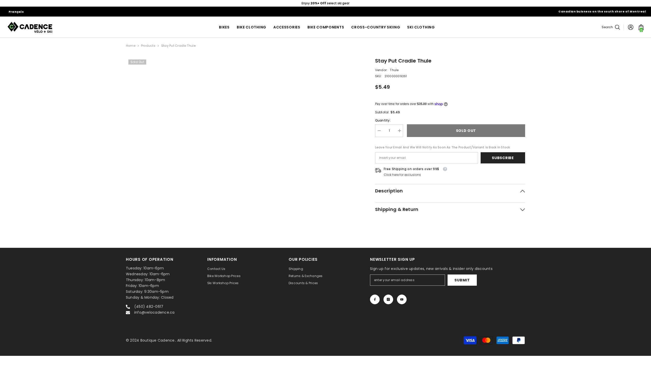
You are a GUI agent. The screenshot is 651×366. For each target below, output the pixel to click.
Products (148, 45)
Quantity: (383, 120)
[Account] (630, 27)
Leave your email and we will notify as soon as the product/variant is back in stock (442, 147)
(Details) (351, 3)
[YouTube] (402, 299)
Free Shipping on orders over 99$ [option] (325, 3)
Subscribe (503, 157)
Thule (394, 70)
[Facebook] (375, 299)
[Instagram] (388, 299)
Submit (462, 280)
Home (130, 45)
